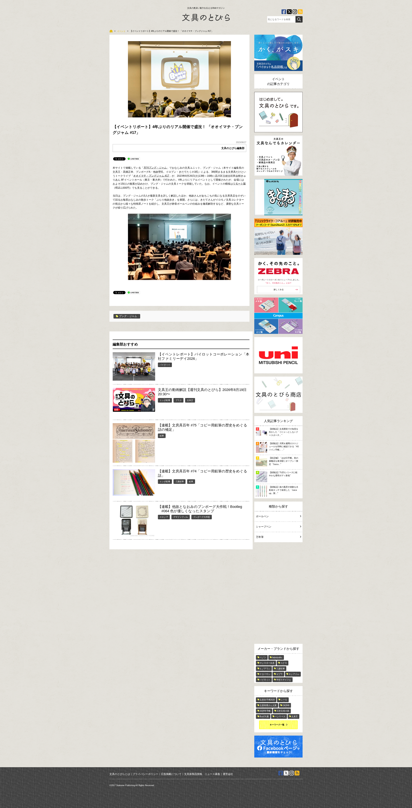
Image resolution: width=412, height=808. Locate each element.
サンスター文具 (267, 663)
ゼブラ (279, 674)
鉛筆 (162, 435)
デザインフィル (180, 517)
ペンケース (280, 716)
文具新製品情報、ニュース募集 (202, 774)
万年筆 (260, 537)
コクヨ (284, 663)
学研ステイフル (283, 679)
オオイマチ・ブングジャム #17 (151, 175)
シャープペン (263, 526)
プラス (178, 400)
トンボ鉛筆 (165, 400)
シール (284, 699)
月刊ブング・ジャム (155, 167)
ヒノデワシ (265, 668)
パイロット (165, 365)
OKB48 (286, 705)
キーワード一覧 (277, 724)
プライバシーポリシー (145, 774)
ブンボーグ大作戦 (201, 517)
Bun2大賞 (264, 716)
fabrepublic (277, 657)
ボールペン (262, 516)
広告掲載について (171, 774)
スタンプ (164, 517)
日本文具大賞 (283, 711)
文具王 (190, 400)
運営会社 (228, 774)
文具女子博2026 (267, 699)
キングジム (294, 674)
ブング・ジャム (128, 316)
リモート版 (239, 183)
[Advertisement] (278, 593)
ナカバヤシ (265, 674)
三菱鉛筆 (179, 481)
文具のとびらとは (119, 774)
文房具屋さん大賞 (268, 705)
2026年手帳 (265, 711)
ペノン (263, 657)
